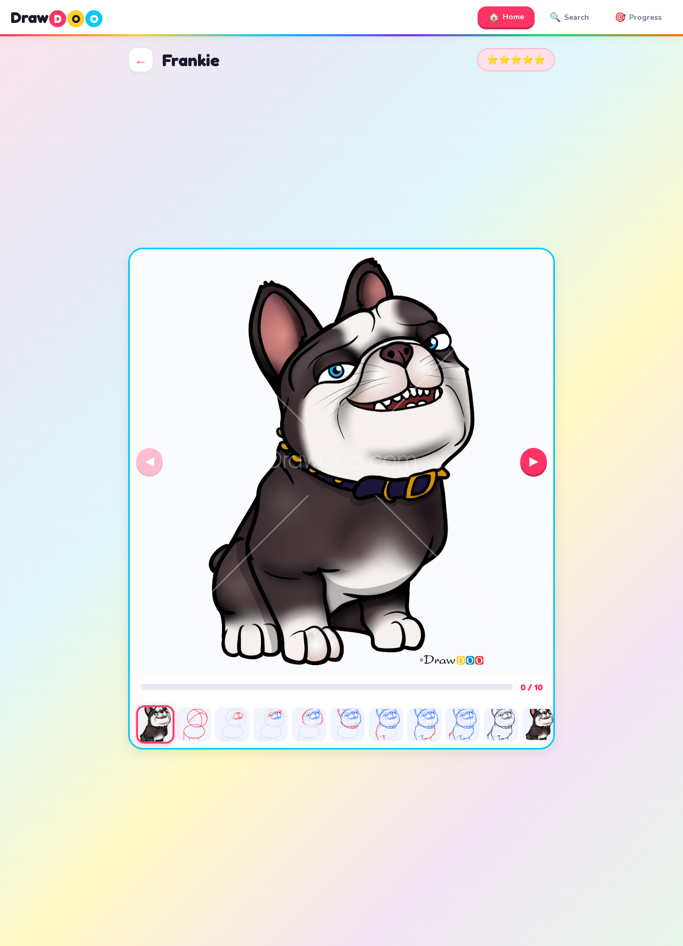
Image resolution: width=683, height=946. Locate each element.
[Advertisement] (341, 160)
